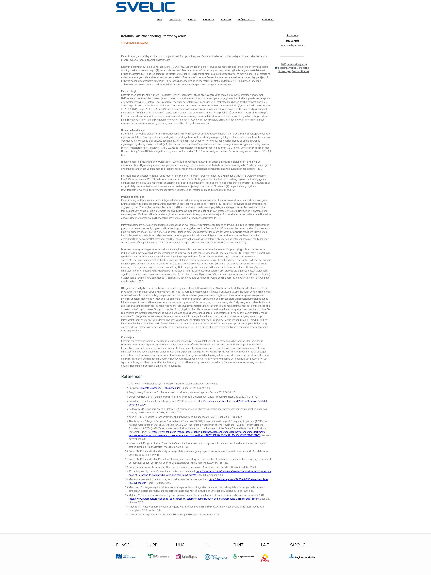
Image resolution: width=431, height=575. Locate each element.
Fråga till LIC (246, 19)
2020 (283, 64)
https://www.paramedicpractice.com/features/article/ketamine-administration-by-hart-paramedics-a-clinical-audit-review (194, 498)
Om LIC (192, 19)
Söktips (226, 19)
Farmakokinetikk (300, 71)
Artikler (292, 67)
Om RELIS (208, 19)
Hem (159, 19)
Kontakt (268, 19)
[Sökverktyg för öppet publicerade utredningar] (145, 7)
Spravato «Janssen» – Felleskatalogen (160, 388)
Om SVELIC (175, 19)
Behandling (303, 67)
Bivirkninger (284, 71)
